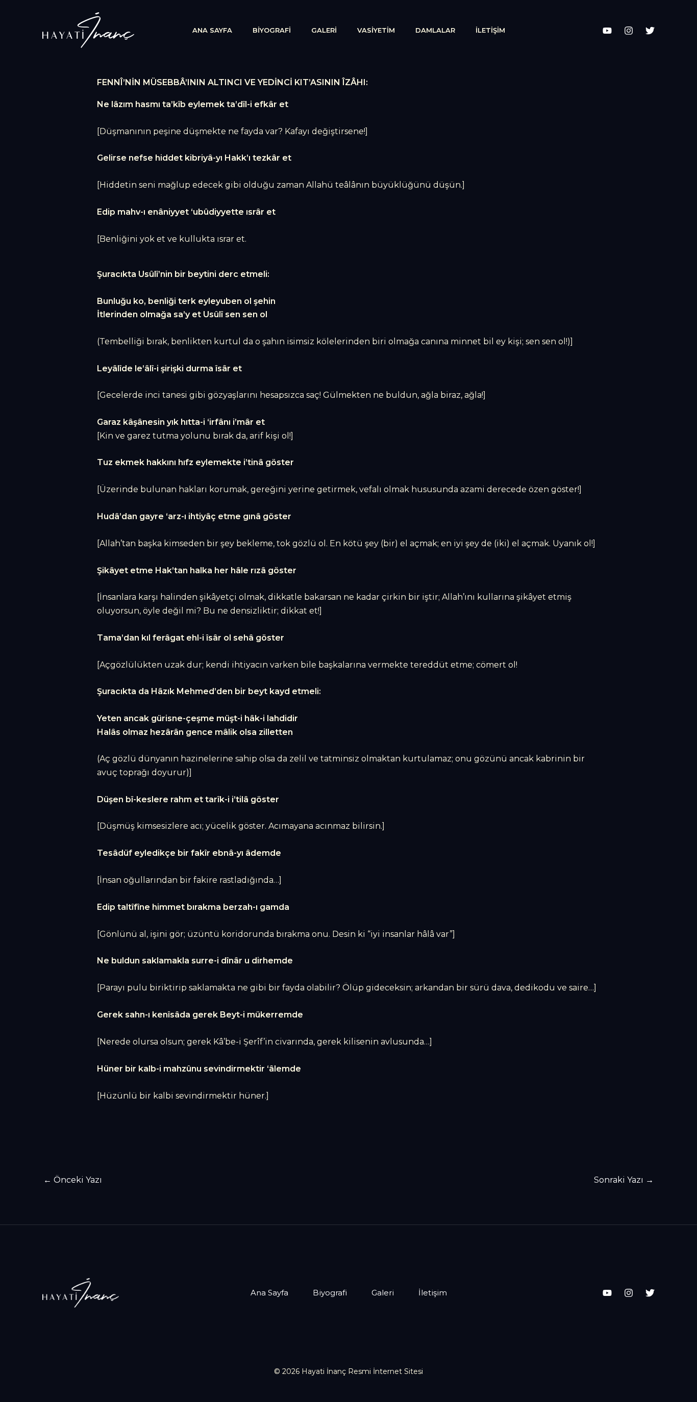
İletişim (490, 30)
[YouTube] (607, 30)
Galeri (324, 30)
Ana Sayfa (212, 30)
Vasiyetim (376, 30)
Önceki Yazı (72, 1180)
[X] (650, 30)
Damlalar (435, 30)
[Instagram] (628, 30)
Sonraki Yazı (624, 1180)
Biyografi (272, 30)
